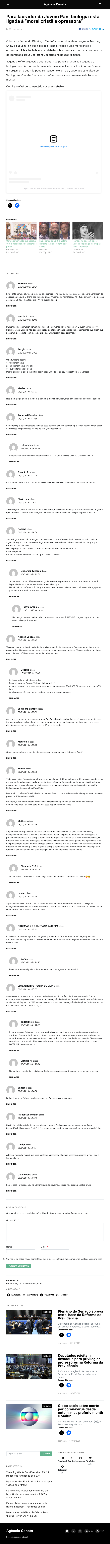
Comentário (12, 1220)
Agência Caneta (55, 4)
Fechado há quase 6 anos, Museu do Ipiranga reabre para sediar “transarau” (87, 244)
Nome (9, 1247)
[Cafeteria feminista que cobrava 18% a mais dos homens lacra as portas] (21, 230)
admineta (62, 1343)
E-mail (44, 1247)
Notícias (47, 1312)
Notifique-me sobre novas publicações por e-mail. (79, 1259)
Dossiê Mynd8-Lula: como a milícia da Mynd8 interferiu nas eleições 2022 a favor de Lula (27, 1494)
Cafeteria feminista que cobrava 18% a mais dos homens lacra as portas (21, 244)
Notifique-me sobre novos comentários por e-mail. (29, 1259)
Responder (11, 306)
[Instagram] (80, 1531)
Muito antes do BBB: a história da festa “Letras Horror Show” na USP (53, 244)
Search (46, 1454)
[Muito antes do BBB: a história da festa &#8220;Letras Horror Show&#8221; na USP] (54, 230)
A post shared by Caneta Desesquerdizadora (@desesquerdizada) (53, 188)
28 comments (15, 29)
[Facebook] (67, 1531)
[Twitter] (73, 1531)
